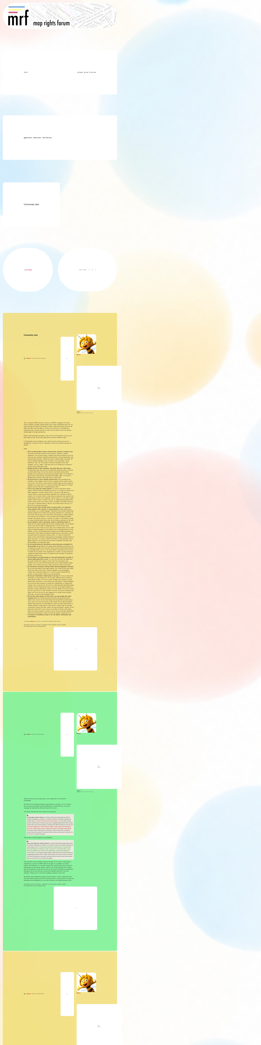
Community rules (31, 204)
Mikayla (79, 354)
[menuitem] (26, 72)
